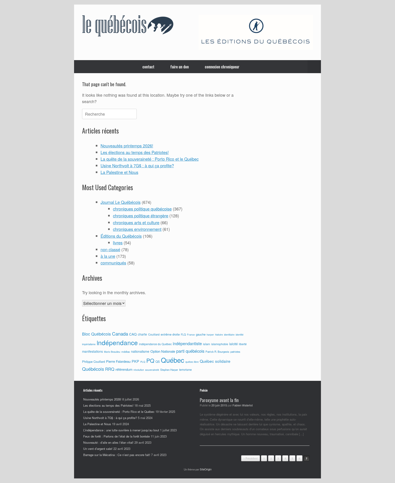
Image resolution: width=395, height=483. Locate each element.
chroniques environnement (137, 229)
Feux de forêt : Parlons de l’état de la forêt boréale (116, 436)
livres (118, 243)
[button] (314, 66)
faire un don (179, 66)
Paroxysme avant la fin (219, 400)
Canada (120, 333)
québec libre (192, 361)
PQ (150, 360)
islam (206, 344)
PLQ (142, 361)
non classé (110, 249)
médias (125, 351)
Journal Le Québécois (121, 202)
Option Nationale (162, 351)
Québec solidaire (215, 361)
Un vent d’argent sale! (97, 448)
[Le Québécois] (127, 27)
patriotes (235, 351)
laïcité (233, 344)
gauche (201, 334)
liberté (243, 344)
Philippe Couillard (93, 361)
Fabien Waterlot (242, 405)
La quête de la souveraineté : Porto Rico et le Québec (150, 159)
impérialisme (89, 344)
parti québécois (190, 351)
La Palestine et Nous (119, 172)
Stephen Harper (169, 369)
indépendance (117, 342)
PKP (135, 361)
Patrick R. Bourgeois (217, 351)
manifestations (92, 351)
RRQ (109, 369)
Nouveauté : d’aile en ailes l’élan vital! (108, 442)
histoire (219, 334)
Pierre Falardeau (118, 361)
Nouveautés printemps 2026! (127, 146)
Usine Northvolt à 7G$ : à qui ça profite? (137, 165)
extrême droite (170, 334)
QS (157, 361)
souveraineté (152, 369)
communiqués (113, 263)
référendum (123, 369)
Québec (172, 360)
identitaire (229, 334)
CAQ (133, 334)
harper (210, 334)
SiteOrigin (205, 469)
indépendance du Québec (155, 344)
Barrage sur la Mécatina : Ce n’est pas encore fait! (116, 455)
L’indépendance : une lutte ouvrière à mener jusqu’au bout (121, 430)
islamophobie (219, 344)
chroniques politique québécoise (142, 209)
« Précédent (250, 458)
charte (142, 334)
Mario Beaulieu (112, 351)
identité (239, 334)
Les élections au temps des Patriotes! (135, 152)
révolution (138, 369)
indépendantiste (187, 343)
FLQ (183, 334)
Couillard (154, 334)
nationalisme (140, 351)
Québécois (93, 369)
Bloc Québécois (96, 334)
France (191, 334)
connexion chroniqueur (222, 66)
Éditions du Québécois (121, 236)
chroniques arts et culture (136, 222)
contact (148, 66)
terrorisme (185, 370)
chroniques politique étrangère (140, 216)
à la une (108, 256)
